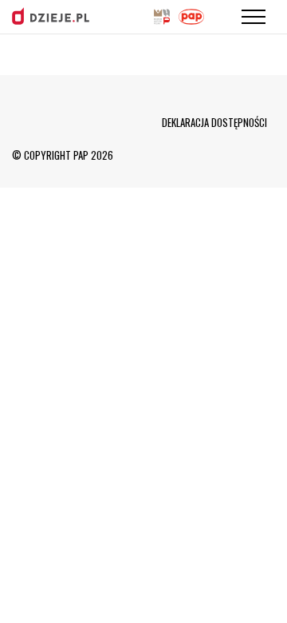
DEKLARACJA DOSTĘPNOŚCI (214, 122)
